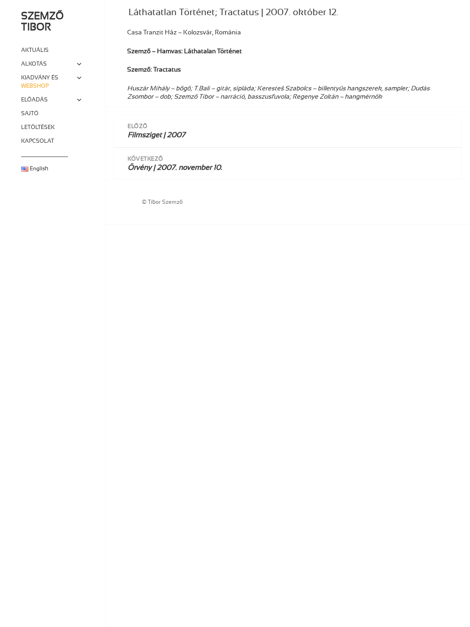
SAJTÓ (30, 113)
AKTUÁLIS (35, 50)
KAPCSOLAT (37, 141)
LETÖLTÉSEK (38, 127)
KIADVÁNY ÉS (39, 82)
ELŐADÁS (34, 99)
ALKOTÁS (34, 64)
